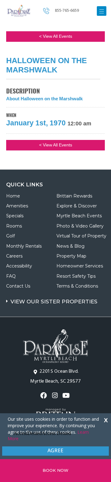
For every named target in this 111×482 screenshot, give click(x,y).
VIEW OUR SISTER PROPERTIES (53, 301)
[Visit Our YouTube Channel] (67, 395)
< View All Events (55, 36)
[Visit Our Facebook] (44, 395)
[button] (56, 298)
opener (101, 11)
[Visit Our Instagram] (55, 395)
